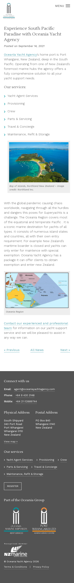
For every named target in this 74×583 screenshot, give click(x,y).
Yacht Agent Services (20, 459)
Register (12, 486)
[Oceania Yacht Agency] (9, 11)
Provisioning (46, 459)
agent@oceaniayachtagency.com (34, 389)
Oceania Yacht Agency (20, 54)
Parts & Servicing (17, 466)
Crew (63, 459)
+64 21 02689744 (26, 401)
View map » (11, 441)
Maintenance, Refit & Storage (25, 474)
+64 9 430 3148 (25, 395)
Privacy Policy (41, 566)
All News (37, 350)
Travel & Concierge (45, 466)
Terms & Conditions (15, 566)
